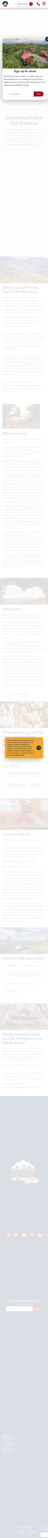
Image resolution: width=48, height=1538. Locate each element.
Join (37, 793)
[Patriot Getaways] (5, 4)
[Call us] (38, 4)
